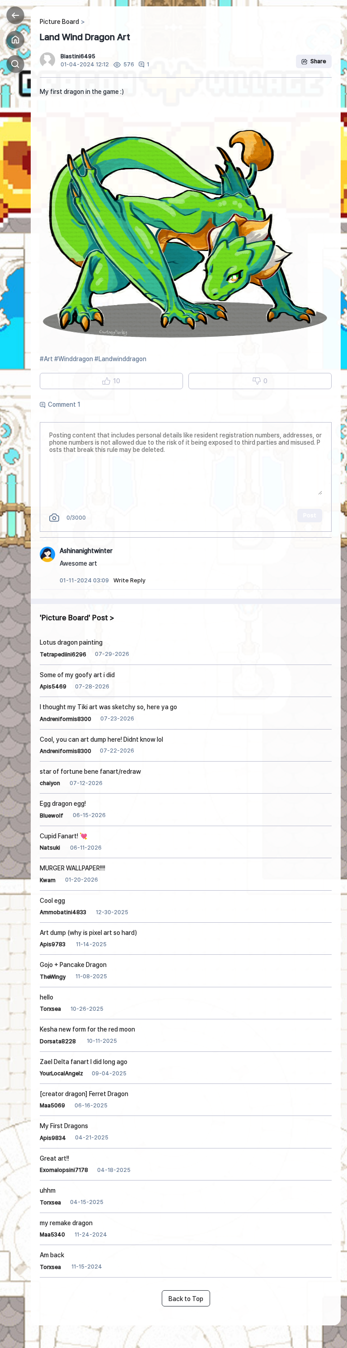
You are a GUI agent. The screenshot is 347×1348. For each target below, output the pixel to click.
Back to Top (186, 1298)
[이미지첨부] (54, 517)
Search (15, 64)
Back (15, 15)
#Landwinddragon (120, 359)
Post (309, 515)
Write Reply (129, 580)
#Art (46, 359)
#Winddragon (73, 359)
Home (15, 40)
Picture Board (59, 21)
